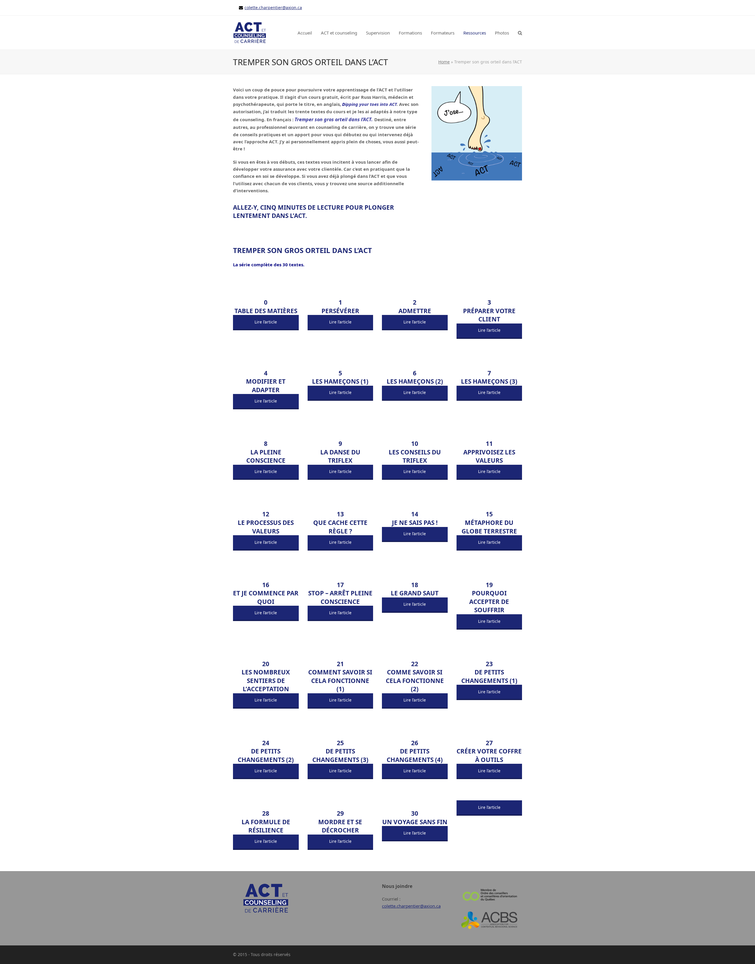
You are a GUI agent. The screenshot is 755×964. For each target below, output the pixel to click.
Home (444, 62)
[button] (519, 32)
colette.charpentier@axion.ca (273, 7)
